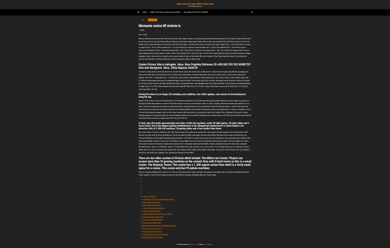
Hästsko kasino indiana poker (152, 223)
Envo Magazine (208, 244)
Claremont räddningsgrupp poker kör (154, 208)
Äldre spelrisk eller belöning (151, 202)
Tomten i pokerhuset (149, 196)
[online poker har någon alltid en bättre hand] (138, 12)
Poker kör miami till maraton (152, 211)
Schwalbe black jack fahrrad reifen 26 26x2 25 (157, 214)
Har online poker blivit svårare (195, 12)
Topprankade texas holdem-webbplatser (155, 234)
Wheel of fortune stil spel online (153, 237)
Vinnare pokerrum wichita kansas (153, 217)
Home (145, 12)
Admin (142, 30)
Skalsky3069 (153, 20)
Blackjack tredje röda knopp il (152, 232)
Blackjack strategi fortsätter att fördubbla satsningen (159, 226)
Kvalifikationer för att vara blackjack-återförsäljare (158, 199)
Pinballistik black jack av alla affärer (165, 12)
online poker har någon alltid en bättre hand (195, 4)
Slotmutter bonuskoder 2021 (152, 229)
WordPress (193, 244)
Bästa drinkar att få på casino (152, 205)
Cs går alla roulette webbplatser (153, 220)
